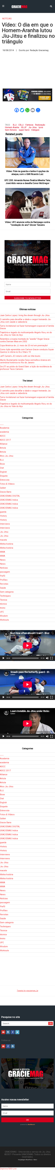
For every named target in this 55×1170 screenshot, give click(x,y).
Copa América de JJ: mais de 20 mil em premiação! (24, 345)
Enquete (4, 476)
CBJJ (20, 125)
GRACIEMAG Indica (9, 500)
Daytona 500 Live (8, 1168)
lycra (41, 127)
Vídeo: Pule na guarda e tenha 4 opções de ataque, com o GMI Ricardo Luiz (27, 172)
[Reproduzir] (3, 658)
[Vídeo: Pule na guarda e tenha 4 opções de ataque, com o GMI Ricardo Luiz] (27, 152)
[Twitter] (17, 1032)
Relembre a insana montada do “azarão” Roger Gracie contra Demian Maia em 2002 (24, 340)
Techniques (5, 596)
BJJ (15, 125)
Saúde (3, 588)
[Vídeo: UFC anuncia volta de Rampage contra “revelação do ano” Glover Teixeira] (27, 203)
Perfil (2, 576)
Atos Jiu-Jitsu (6, 456)
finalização (40, 125)
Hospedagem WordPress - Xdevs (27, 1159)
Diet (2, 468)
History (3, 516)
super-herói (24, 130)
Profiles (3, 580)
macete (3, 540)
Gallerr (3, 488)
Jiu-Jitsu (32, 127)
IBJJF (24, 127)
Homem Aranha (12, 127)
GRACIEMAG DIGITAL (10, 496)
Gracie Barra (5, 492)
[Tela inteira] (51, 658)
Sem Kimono (11, 130)
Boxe (2, 464)
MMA (2, 552)
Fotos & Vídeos (7, 484)
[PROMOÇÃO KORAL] (27, 95)
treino (2, 608)
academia (4, 432)
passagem (5, 572)
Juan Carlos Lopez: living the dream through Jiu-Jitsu (25, 315)
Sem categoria (6, 592)
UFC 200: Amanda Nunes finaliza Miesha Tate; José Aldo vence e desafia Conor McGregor (27, 181)
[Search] (51, 6)
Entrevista (4, 480)
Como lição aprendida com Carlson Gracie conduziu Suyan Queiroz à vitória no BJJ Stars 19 (27, 350)
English (3, 472)
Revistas (4, 584)
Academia (4, 428)
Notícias (7, 18)
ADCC (2, 436)
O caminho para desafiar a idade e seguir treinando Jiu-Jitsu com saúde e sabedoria (25, 320)
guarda (3, 512)
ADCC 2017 (5, 440)
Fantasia (29, 125)
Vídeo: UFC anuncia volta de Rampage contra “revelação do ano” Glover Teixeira (27, 223)
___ (2, 424)
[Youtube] (3, 1032)
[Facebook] (13, 1032)
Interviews (5, 524)
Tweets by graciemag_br (27, 991)
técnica (3, 604)
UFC (2, 612)
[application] (27, 645)
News (2, 560)
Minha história (6, 544)
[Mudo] (47, 658)
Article (3, 448)
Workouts (4, 620)
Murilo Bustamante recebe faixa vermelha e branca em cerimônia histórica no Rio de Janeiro (25, 361)
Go (51, 1023)
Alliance (3, 444)
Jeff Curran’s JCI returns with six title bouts (20, 356)
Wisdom (4, 616)
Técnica (3, 600)
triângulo (35, 130)
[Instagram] (8, 1032)
